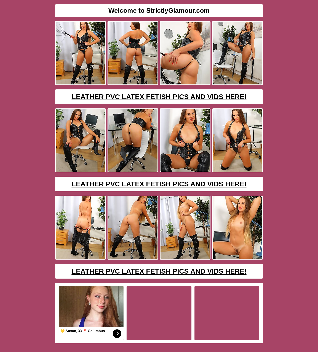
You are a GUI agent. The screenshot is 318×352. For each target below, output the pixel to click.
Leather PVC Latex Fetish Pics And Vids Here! (159, 97)
